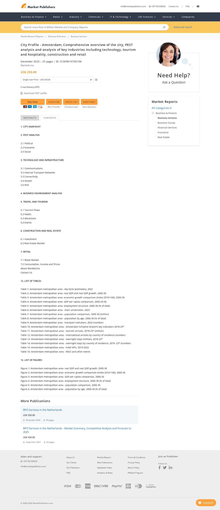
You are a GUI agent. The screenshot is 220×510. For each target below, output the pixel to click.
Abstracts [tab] (29, 117)
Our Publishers (73, 467)
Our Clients (72, 462)
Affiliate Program (135, 472)
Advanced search (183, 27)
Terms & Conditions (136, 457)
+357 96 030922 (158, 6)
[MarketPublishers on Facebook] (159, 468)
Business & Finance (166, 113)
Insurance (163, 132)
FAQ (187, 6)
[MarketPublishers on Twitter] (165, 468)
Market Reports (104, 457)
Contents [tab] (49, 117)
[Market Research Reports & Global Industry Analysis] (38, 6)
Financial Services (167, 127)
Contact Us (173, 6)
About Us (71, 457)
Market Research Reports (32, 36)
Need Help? (89, 101)
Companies (188, 16)
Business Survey (166, 122)
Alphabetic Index (104, 467)
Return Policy (133, 467)
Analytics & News (105, 472)
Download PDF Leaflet (35, 93)
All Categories (161, 108)
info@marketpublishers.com (133, 6)
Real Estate (164, 137)
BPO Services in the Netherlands (42, 410)
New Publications (104, 462)
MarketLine (27, 65)
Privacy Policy (134, 462)
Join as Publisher (168, 456)
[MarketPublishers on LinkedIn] (170, 468)
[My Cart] (198, 6)
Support (208, 503)
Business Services (167, 117)
